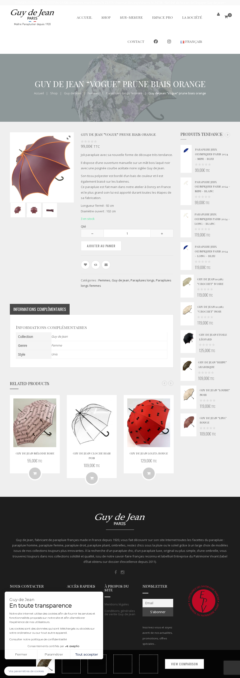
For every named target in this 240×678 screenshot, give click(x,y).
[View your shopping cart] (226, 16)
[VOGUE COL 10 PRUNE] (18, 210)
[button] (221, 134)
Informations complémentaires (39, 309)
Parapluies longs (142, 280)
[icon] (115, 572)
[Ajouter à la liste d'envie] (85, 264)
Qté (83, 226)
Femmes (94, 93)
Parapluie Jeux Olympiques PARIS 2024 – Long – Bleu (211, 251)
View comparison (184, 663)
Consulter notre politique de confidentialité (38, 639)
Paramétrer (54, 654)
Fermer (21, 654)
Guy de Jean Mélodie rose (35, 453)
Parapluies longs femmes (124, 93)
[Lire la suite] (35, 473)
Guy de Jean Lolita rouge (149, 453)
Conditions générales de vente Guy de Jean (120, 612)
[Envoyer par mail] (105, 264)
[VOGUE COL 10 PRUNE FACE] (34, 210)
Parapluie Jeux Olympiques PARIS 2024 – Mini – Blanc (212, 186)
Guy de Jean (72, 93)
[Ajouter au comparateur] (95, 264)
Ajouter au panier (101, 245)
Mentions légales (117, 604)
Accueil (39, 93)
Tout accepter (86, 654)
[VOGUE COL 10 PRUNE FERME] (50, 210)
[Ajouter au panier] (92, 478)
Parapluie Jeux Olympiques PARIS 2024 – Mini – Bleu (211, 154)
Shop (54, 93)
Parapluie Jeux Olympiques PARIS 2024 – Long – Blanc (212, 218)
